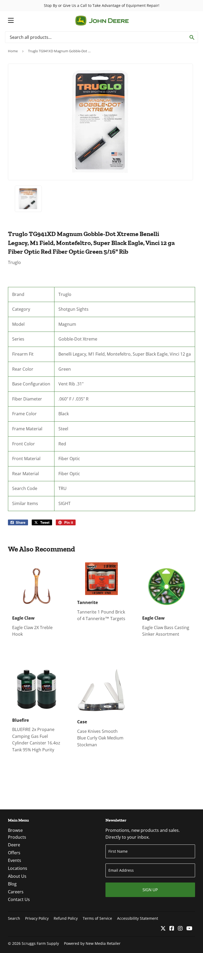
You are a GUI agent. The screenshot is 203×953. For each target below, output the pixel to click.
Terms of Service (97, 918)
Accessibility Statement (137, 918)
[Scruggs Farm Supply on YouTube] (189, 929)
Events (14, 860)
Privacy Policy (37, 918)
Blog (12, 884)
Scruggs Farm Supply (40, 943)
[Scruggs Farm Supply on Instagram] (180, 929)
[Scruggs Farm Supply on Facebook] (171, 929)
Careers (16, 892)
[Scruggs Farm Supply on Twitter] (163, 929)
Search (14, 918)
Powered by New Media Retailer (92, 943)
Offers (14, 853)
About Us (17, 876)
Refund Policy (66, 918)
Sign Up (150, 889)
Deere (14, 845)
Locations (17, 868)
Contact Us (19, 899)
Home (13, 51)
